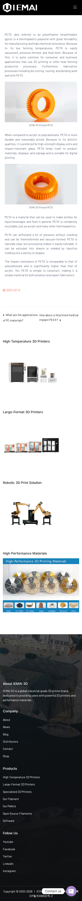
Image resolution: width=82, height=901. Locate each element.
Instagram (9, 871)
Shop (6, 756)
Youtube (8, 841)
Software (8, 820)
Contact (8, 748)
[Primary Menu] (75, 7)
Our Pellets (9, 806)
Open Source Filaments (17, 813)
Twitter (7, 856)
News (6, 727)
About (6, 719)
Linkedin (8, 863)
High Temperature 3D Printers (21, 777)
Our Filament (11, 799)
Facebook (9, 849)
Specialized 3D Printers (17, 791)
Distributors (10, 741)
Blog (5, 734)
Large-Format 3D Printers (19, 784)
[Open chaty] (71, 891)
